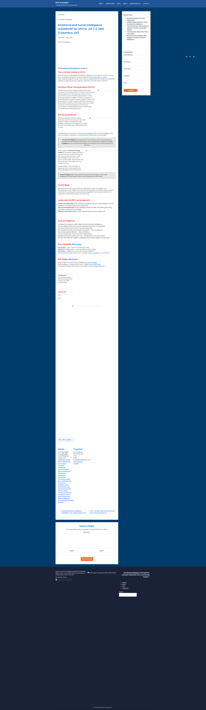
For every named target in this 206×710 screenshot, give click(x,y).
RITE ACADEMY (62, 2)
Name (72, 551)
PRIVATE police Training (62, 491)
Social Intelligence (63, 498)
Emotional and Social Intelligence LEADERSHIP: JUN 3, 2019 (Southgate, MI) (73, 512)
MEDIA (125, 3)
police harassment (63, 486)
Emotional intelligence (132, 573)
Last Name (127, 69)
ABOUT (101, 3)
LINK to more (76, 244)
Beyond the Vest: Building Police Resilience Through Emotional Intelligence (137, 37)
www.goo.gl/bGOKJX (94, 264)
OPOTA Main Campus (64, 277)
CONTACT (146, 3)
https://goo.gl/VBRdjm (90, 262)
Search (121, 592)
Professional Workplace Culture (64, 493)
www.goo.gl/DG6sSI (98, 266)
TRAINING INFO (110, 3)
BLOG (119, 3)
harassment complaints (62, 478)
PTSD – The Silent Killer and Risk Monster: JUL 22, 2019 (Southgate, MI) (102, 512)
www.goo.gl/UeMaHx (94, 253)
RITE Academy (77, 452)
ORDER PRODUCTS (135, 3)
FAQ (123, 586)
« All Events (61, 14)
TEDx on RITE (62, 247)
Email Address (128, 55)
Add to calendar (66, 440)
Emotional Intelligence (88, 133)
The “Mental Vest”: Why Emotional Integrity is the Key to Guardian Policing (137, 28)
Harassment (66, 471)
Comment (87, 532)
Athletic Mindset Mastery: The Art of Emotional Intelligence (137, 23)
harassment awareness (62, 474)
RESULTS (68, 118)
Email (101, 551)
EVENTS (60, 458)
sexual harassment (64, 496)
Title (125, 83)
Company (127, 76)
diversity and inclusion (64, 463)
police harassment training (64, 488)
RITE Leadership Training (64, 459)
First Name (127, 62)
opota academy (62, 484)
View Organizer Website (78, 463)
